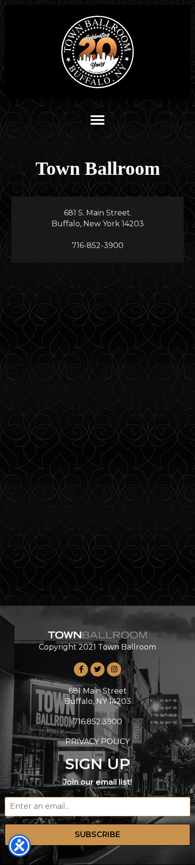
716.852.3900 (97, 721)
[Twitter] (97, 669)
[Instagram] (114, 669)
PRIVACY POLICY (97, 741)
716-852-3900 (98, 245)
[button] (97, 120)
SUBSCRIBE (97, 834)
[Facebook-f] (81, 669)
